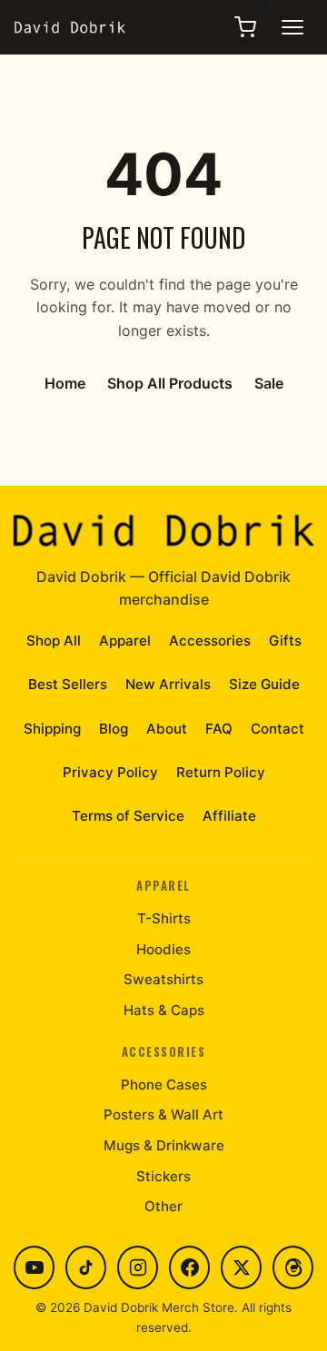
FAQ (219, 728)
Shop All (53, 640)
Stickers (163, 1176)
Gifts (285, 640)
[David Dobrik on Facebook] (189, 1267)
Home (65, 383)
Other (163, 1206)
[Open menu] (292, 27)
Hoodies (163, 949)
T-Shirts (164, 918)
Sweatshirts (163, 979)
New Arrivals (168, 684)
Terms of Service (128, 815)
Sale (268, 383)
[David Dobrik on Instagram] (137, 1267)
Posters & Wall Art (163, 1114)
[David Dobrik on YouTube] (34, 1267)
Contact (277, 728)
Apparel (125, 640)
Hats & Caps (164, 1010)
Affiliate (229, 815)
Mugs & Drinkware (164, 1145)
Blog (113, 728)
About (166, 728)
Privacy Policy (110, 772)
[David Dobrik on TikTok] (85, 1267)
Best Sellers (67, 684)
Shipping (52, 728)
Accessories (210, 640)
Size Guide (264, 684)
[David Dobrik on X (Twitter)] (241, 1267)
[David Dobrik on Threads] (292, 1267)
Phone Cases (164, 1084)
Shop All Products (170, 383)
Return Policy (220, 772)
